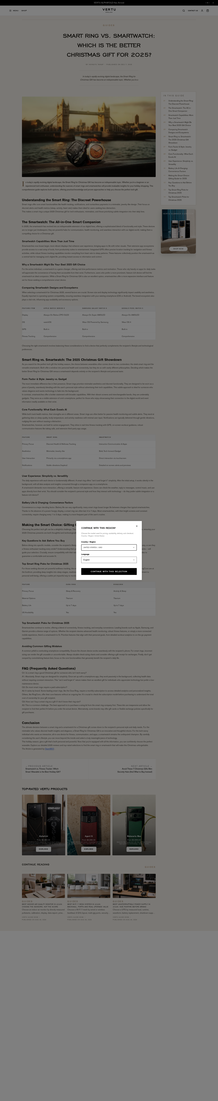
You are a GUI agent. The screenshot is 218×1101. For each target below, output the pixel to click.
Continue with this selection (109, 571)
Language (85, 554)
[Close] (136, 526)
